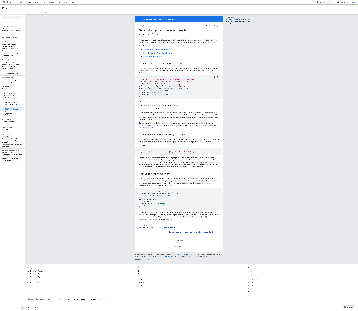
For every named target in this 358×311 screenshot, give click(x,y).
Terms (29, 307)
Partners (66, 2)
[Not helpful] (217, 25)
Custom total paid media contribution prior (156, 50)
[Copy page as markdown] (158, 34)
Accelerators (31, 280)
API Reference (33, 12)
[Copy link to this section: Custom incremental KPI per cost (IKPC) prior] (187, 135)
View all (250, 292)
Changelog (45, 12)
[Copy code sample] (217, 76)
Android (250, 271)
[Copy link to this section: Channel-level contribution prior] (173, 174)
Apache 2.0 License (140, 256)
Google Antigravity (253, 283)
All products (103, 299)
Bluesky (140, 274)
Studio (43, 2)
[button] (12, 42)
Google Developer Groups (34, 274)
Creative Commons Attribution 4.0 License (186, 254)
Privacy (35, 307)
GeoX (36, 2)
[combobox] (325, 2)
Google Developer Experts (34, 277)
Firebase (250, 277)
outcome (160, 42)
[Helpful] (214, 25)
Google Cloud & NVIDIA (33, 283)
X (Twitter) (141, 283)
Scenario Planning (54, 2)
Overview (5, 12)
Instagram (141, 277)
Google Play (251, 289)
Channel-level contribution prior (153, 56)
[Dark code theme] (214, 76)
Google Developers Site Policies (165, 256)
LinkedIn (140, 280)
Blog (139, 271)
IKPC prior (207, 125)
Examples (23, 12)
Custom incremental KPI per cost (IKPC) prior (157, 53)
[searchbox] (12, 17)
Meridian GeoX (150, 19)
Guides (14, 12)
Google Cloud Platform (80, 299)
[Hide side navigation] (22, 308)
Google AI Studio (252, 280)
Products (147, 25)
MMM (29, 2)
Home (22, 2)
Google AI (94, 299)
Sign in (354, 2)
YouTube (140, 286)
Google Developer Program (35, 271)
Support (74, 2)
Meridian (10, 2)
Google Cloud (252, 286)
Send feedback (212, 31)
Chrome (250, 274)
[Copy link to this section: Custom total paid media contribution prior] (184, 64)
